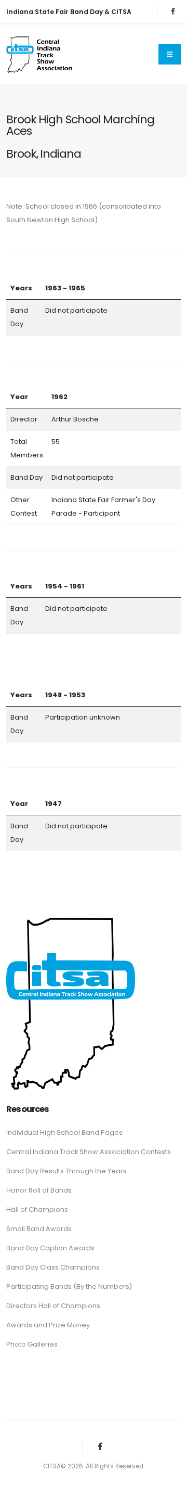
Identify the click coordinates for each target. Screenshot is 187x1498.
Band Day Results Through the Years (66, 1171)
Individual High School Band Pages (64, 1132)
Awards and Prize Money (48, 1325)
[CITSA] (70, 1001)
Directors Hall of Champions (53, 1306)
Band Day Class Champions (53, 1267)
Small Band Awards (39, 1229)
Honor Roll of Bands (39, 1190)
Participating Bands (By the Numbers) (69, 1286)
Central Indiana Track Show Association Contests (88, 1152)
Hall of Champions (37, 1209)
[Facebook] (173, 11)
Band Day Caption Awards (50, 1248)
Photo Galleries (32, 1344)
